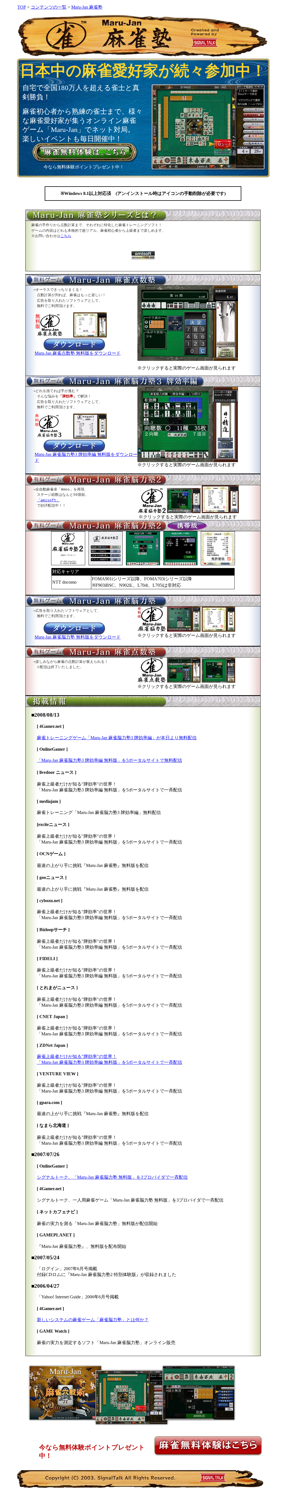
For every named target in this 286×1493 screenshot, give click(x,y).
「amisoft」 (48, 500)
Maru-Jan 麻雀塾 (87, 7)
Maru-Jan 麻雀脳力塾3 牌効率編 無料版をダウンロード (86, 457)
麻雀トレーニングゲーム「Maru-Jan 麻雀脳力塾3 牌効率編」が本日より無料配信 (117, 737)
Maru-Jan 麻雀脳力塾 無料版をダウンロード (78, 637)
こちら (65, 236)
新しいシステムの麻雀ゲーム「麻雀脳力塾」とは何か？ (93, 1319)
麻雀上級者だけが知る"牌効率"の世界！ (77, 1056)
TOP (21, 7)
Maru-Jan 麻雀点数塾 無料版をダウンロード (78, 353)
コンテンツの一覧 (48, 7)
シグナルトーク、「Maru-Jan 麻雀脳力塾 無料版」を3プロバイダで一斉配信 (112, 1177)
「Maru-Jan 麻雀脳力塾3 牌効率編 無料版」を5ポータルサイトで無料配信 (109, 760)
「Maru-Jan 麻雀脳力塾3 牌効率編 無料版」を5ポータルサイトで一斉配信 (109, 1062)
